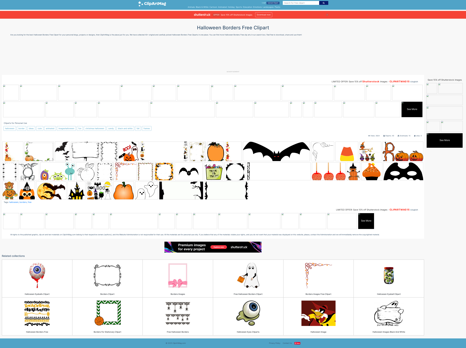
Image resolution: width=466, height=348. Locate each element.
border (21, 128)
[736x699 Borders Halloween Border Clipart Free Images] (322, 152)
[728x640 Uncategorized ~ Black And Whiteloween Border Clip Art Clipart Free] (146, 192)
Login (264, 3)
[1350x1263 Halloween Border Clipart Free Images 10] (235, 172)
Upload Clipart (273, 3)
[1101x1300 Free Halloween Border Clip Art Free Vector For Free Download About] (105, 172)
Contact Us (287, 343)
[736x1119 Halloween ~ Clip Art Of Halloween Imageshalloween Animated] (353, 172)
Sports (239, 7)
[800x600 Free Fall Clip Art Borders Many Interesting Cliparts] (39, 152)
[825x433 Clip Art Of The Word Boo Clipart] (403, 152)
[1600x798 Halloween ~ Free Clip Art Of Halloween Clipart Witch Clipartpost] (403, 172)
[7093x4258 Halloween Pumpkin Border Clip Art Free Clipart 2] (328, 172)
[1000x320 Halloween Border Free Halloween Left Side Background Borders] (279, 172)
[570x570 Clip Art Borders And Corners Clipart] (370, 152)
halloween (9, 128)
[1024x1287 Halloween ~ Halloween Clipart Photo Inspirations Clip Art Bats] (27, 191)
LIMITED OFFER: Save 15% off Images (359, 81)
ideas (31, 128)
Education (247, 7)
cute (40, 128)
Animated (222, 7)
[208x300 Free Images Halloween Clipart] (62, 152)
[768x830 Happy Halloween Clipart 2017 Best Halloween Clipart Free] (129, 152)
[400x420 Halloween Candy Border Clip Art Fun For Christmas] (213, 172)
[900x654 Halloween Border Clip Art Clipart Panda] (189, 172)
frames (147, 128)
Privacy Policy (274, 343)
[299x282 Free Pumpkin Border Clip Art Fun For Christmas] (125, 172)
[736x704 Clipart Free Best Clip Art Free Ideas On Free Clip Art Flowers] (28, 172)
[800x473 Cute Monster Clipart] (58, 172)
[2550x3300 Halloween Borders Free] (109, 152)
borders (23, 202)
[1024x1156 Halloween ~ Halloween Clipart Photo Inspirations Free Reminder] (76, 192)
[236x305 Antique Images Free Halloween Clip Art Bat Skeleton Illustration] (215, 152)
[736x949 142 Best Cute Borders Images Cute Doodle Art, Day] (197, 152)
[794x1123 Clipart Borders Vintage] (10, 172)
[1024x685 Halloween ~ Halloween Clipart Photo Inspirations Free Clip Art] (51, 192)
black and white (125, 128)
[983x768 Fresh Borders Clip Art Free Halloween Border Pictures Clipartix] (85, 152)
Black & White (202, 7)
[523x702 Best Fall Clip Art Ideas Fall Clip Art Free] (233, 152)
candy (111, 128)
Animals (191, 7)
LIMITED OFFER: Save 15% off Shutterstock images (361, 209)
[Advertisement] (233, 54)
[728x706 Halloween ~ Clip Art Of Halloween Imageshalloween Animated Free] (372, 172)
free (29, 202)
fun (79, 128)
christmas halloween (94, 128)
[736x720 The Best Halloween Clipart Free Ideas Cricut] (123, 192)
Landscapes (268, 7)
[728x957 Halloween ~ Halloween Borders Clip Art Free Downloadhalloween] (10, 191)
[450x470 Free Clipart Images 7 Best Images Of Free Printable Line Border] (85, 172)
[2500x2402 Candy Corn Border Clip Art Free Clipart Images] (347, 152)
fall (138, 128)
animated (50, 128)
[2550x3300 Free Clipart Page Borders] (145, 172)
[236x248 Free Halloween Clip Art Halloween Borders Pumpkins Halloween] (13, 152)
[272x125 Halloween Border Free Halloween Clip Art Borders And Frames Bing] (226, 192)
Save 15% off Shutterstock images (445, 80)
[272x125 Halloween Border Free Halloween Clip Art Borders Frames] (164, 152)
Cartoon (213, 7)
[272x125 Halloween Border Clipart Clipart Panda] (181, 192)
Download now (264, 14)
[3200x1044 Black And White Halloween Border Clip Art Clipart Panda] (276, 152)
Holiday (231, 7)
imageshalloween (66, 128)
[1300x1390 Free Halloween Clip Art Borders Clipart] (164, 172)
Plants (277, 7)
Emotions (257, 7)
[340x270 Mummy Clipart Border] (99, 192)
